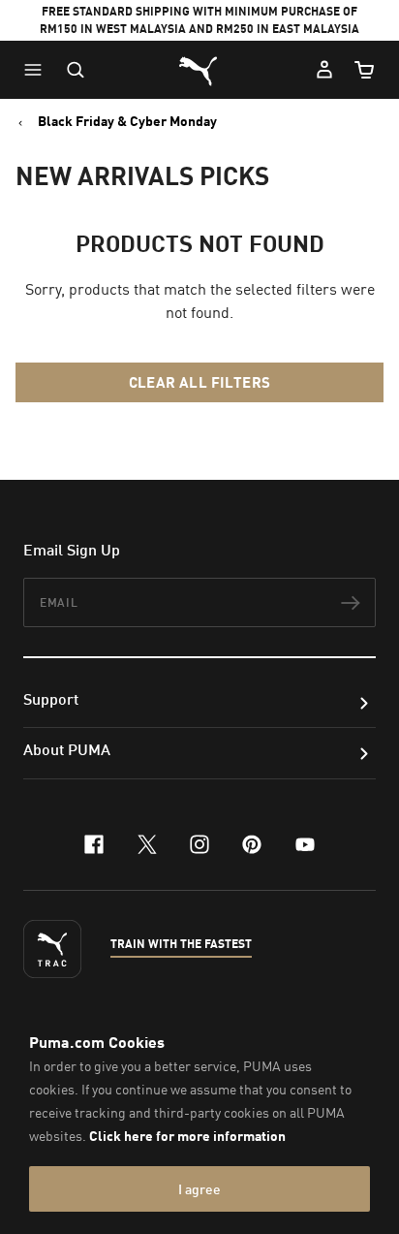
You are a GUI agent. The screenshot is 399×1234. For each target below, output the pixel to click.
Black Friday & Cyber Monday (127, 121)
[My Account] (324, 69)
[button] (37, 69)
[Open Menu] (37, 69)
